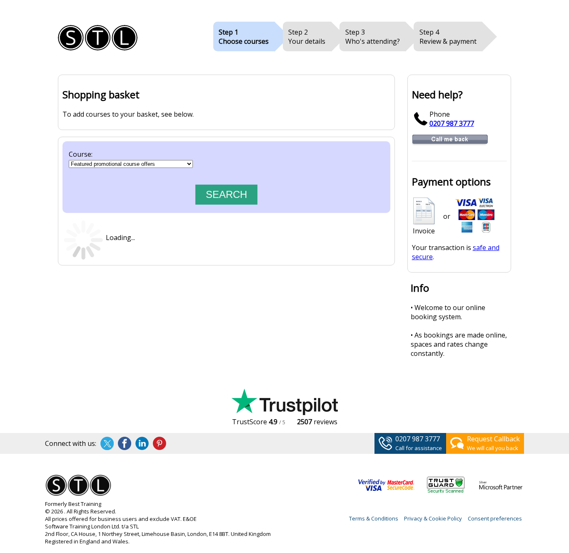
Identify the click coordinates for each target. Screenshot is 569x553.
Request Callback (493, 438)
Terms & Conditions (373, 518)
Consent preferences (495, 518)
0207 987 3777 (451, 123)
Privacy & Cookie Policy (433, 518)
